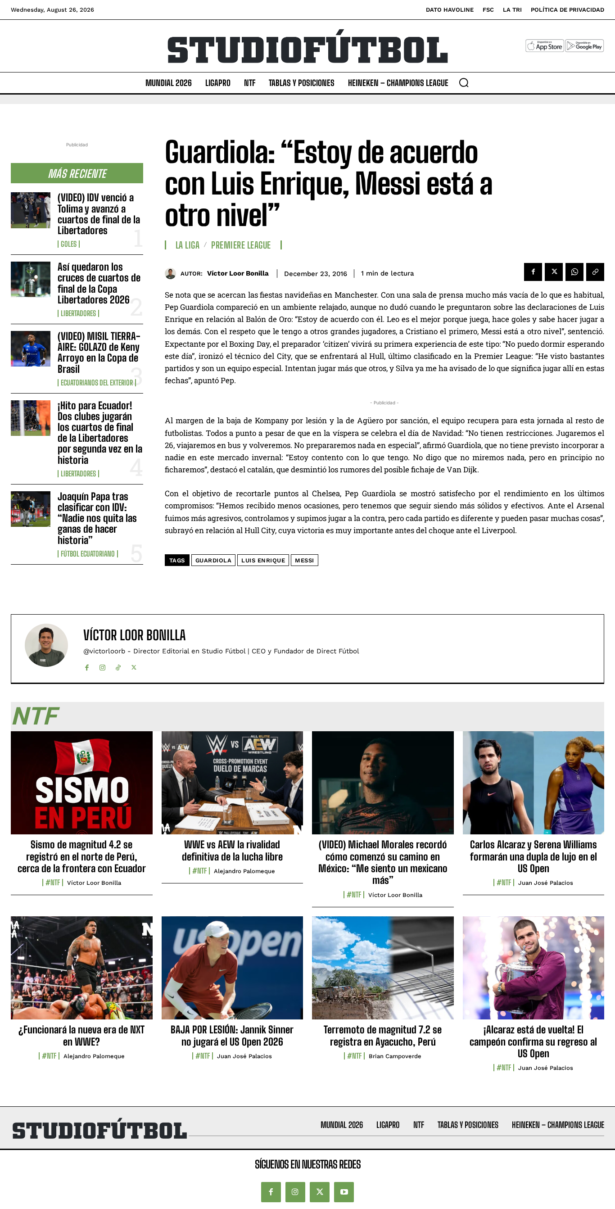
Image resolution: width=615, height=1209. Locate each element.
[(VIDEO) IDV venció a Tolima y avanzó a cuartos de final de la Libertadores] (30, 210)
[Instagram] (102, 665)
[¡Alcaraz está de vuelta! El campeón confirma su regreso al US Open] (534, 973)
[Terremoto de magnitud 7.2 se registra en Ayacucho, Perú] (383, 973)
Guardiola (213, 560)
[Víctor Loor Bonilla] (173, 273)
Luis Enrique (263, 560)
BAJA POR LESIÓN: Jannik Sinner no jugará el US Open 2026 (232, 1035)
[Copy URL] (595, 272)
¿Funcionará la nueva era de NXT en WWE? (81, 1035)
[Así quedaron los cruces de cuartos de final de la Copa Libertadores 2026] (30, 279)
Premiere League (241, 244)
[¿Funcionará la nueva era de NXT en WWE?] (82, 973)
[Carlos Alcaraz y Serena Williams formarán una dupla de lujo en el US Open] (534, 788)
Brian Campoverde (395, 1056)
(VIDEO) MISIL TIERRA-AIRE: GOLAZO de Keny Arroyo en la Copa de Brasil (99, 352)
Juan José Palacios (545, 882)
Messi (304, 560)
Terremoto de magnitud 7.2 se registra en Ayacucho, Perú (383, 1035)
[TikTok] (118, 665)
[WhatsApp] (574, 272)
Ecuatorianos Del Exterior (97, 382)
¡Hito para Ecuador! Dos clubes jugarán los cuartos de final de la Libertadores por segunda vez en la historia (100, 432)
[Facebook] (533, 272)
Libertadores (78, 313)
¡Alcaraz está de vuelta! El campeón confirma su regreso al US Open (533, 1041)
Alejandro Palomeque (244, 871)
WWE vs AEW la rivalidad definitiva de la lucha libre (232, 850)
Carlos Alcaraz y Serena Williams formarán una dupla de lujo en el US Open (533, 856)
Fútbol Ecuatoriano (88, 553)
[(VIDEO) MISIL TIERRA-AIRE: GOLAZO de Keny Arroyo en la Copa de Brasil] (30, 349)
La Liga (188, 244)
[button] (464, 82)
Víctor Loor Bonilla (238, 273)
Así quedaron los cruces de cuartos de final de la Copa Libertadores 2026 (99, 283)
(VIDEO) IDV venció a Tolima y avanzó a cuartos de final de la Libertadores (99, 213)
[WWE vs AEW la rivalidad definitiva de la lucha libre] (232, 788)
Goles (69, 244)
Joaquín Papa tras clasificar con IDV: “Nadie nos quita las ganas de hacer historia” (97, 518)
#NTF (52, 882)
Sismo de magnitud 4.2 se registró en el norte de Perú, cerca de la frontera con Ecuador (82, 856)
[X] (554, 272)
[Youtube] (344, 1192)
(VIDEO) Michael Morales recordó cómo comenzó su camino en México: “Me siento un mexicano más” (383, 862)
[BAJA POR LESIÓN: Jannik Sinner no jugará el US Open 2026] (232, 973)
